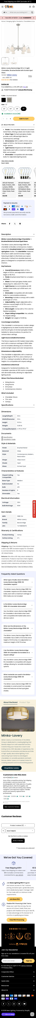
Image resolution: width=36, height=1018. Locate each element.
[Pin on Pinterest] (20, 224)
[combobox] (18, 12)
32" (24, 109)
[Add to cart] (14, 178)
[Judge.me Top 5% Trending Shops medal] (26, 936)
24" (11, 109)
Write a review (18, 841)
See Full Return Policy (25, 567)
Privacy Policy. (8, 967)
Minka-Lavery (12, 75)
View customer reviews (11, 807)
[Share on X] (15, 224)
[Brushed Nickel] (9, 100)
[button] (2, 18)
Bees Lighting (11, 1011)
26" (17, 109)
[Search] (32, 12)
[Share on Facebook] (10, 224)
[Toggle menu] (2, 7)
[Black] (3, 100)
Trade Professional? (18, 90)
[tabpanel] (18, 738)
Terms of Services (26, 966)
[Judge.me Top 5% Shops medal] (18, 936)
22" (4, 109)
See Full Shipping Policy (9, 567)
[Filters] (3, 831)
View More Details (7, 161)
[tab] (10, 703)
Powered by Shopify (23, 1011)
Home (3, 21)
